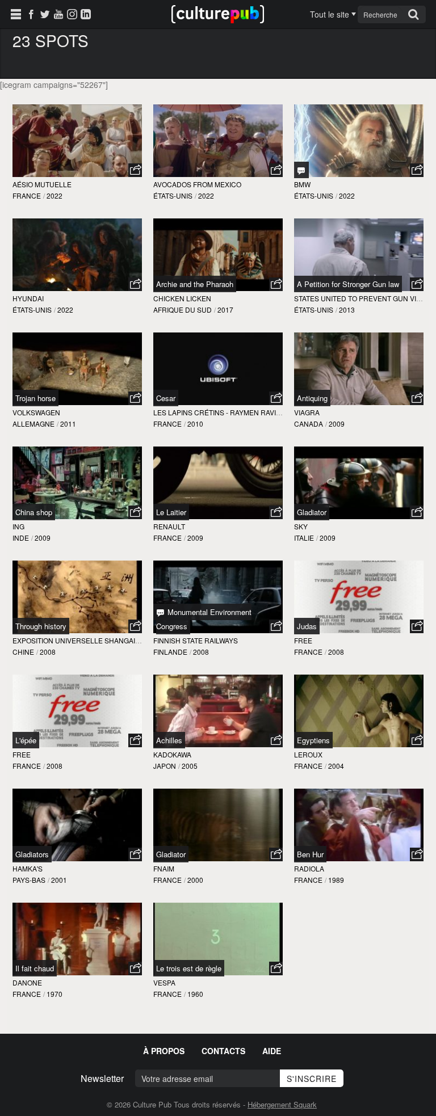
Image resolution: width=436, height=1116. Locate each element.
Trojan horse (35, 398)
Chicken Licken (182, 298)
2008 (48, 651)
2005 (190, 765)
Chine (23, 651)
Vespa (164, 982)
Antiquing (312, 398)
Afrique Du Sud (182, 309)
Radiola (309, 868)
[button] (135, 170)
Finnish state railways (195, 640)
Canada (308, 423)
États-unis (172, 195)
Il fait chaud (34, 968)
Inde (20, 537)
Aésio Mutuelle (42, 184)
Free (303, 640)
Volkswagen (36, 412)
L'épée (25, 740)
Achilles (169, 740)
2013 (347, 309)
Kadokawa (172, 754)
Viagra (307, 412)
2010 (195, 423)
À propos (164, 1050)
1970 (54, 994)
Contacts (223, 1050)
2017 (225, 309)
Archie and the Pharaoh (194, 284)
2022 (54, 195)
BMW (302, 184)
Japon (164, 765)
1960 (195, 994)
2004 (336, 765)
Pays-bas (28, 880)
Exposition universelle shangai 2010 (82, 640)
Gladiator (311, 512)
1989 (336, 880)
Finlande (170, 651)
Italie (304, 537)
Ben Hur (310, 854)
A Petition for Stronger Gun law (348, 284)
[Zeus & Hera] (301, 170)
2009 (337, 423)
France (26, 195)
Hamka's (27, 868)
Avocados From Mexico (197, 184)
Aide (271, 1050)
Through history (40, 626)
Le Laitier (171, 512)
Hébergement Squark (282, 1104)
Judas (307, 626)
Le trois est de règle (188, 968)
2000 (195, 880)
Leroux (308, 754)
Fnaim (163, 868)
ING (18, 526)
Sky (301, 526)
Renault (169, 526)
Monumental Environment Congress (203, 619)
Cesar (165, 398)
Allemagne (33, 423)
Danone (27, 982)
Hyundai (28, 298)
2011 (68, 423)
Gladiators (32, 854)
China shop (33, 512)
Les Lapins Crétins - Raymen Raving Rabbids (235, 412)
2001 (59, 880)
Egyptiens (313, 740)
